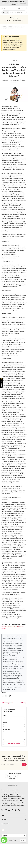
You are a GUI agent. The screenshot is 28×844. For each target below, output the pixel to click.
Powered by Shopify (12, 840)
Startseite (3, 26)
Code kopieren (18, 20)
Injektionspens (5, 626)
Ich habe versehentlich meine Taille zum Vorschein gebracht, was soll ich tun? (12, 28)
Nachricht (9, 26)
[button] (22, 8)
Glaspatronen (15, 626)
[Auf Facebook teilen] (6, 695)
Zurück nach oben (13, 785)
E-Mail (5, 722)
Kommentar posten (14, 743)
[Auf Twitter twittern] (3, 695)
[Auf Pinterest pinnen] (9, 695)
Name (4, 715)
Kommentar (6, 729)
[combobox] (14, 12)
